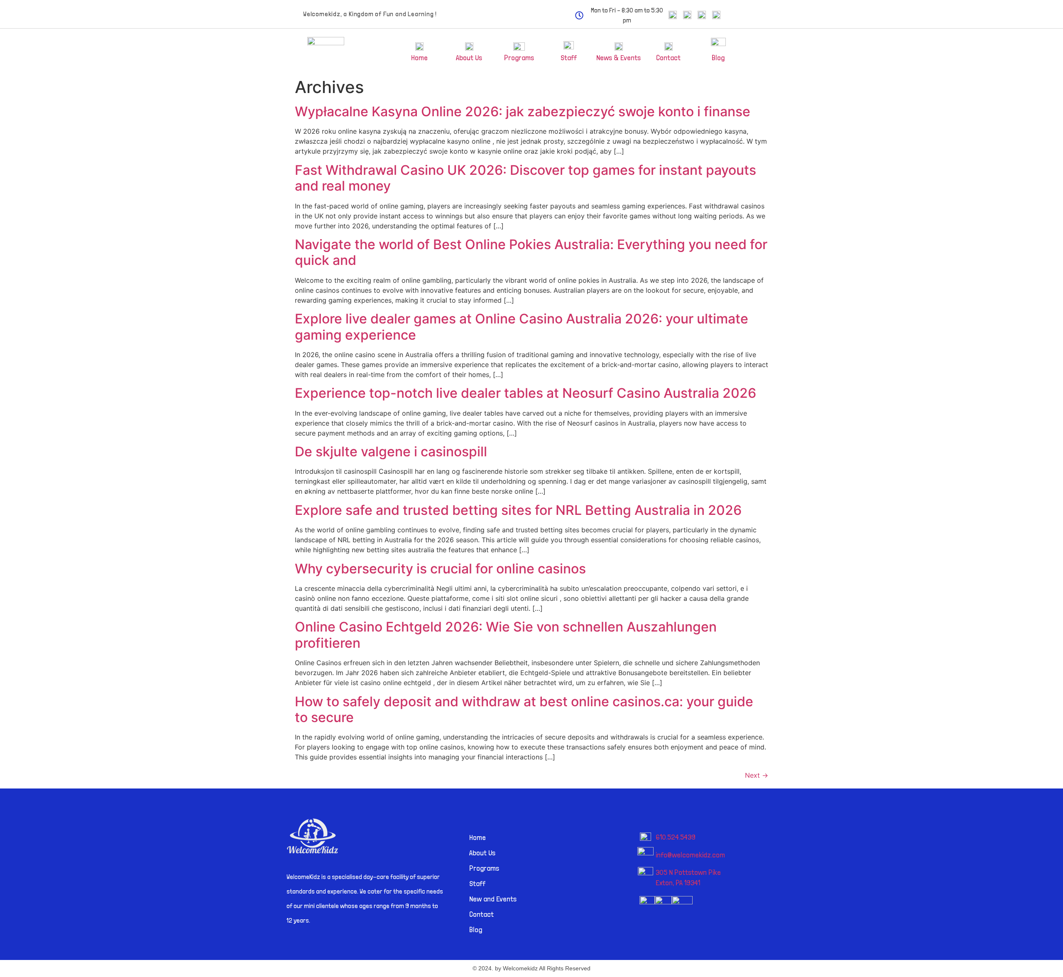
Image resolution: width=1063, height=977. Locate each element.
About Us (469, 57)
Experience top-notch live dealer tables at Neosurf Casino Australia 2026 (525, 393)
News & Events (618, 57)
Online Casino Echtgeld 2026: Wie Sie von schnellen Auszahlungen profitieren (506, 635)
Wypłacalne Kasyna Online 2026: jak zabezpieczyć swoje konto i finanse (522, 111)
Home (419, 57)
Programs (519, 57)
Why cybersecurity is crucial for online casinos (440, 569)
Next (756, 775)
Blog (718, 57)
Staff (569, 57)
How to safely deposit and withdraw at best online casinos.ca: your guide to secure (524, 709)
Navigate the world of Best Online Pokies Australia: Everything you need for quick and (531, 252)
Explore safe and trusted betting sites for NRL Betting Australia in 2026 (518, 510)
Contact (668, 57)
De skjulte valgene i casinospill (391, 451)
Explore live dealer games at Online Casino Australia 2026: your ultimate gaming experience (521, 327)
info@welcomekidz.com (690, 854)
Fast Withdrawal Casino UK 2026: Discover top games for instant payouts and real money (525, 178)
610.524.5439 (676, 837)
